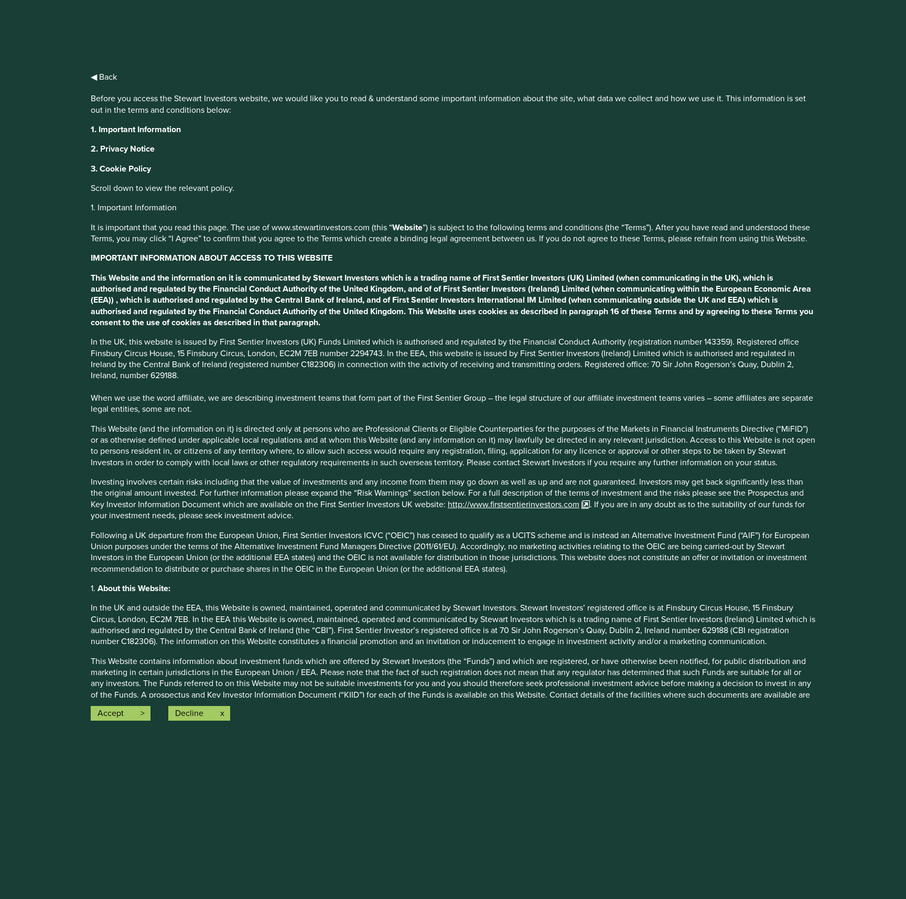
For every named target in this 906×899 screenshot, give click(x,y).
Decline (189, 713)
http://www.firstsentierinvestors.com (513, 504)
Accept (111, 713)
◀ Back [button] (104, 77)
